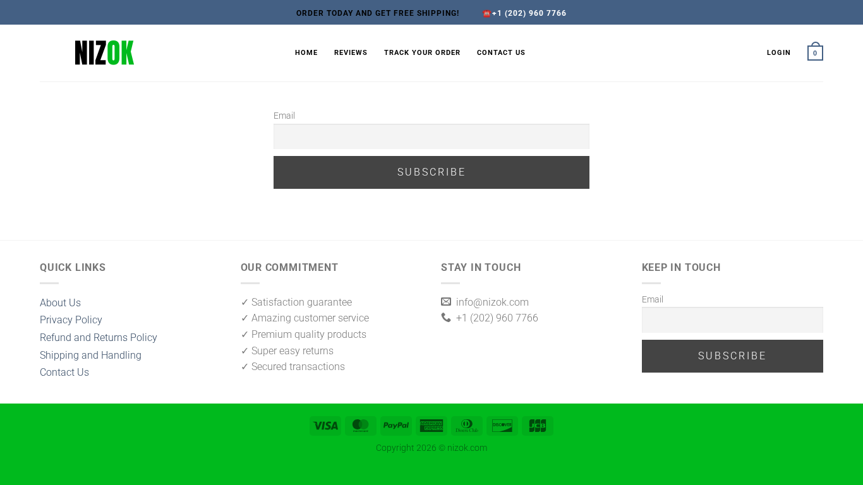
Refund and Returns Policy (98, 338)
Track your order (422, 53)
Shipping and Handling (91, 355)
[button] (779, 53)
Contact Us (501, 53)
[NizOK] (158, 53)
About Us (60, 303)
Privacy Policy (71, 320)
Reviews (351, 53)
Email (284, 116)
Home (306, 53)
